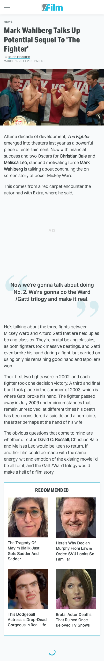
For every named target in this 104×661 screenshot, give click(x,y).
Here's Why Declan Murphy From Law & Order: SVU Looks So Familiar (75, 551)
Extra (38, 193)
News (8, 21)
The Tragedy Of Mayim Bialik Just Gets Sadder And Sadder (23, 551)
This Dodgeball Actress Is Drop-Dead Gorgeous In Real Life (27, 620)
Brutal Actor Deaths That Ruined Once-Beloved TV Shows (73, 620)
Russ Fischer (19, 57)
